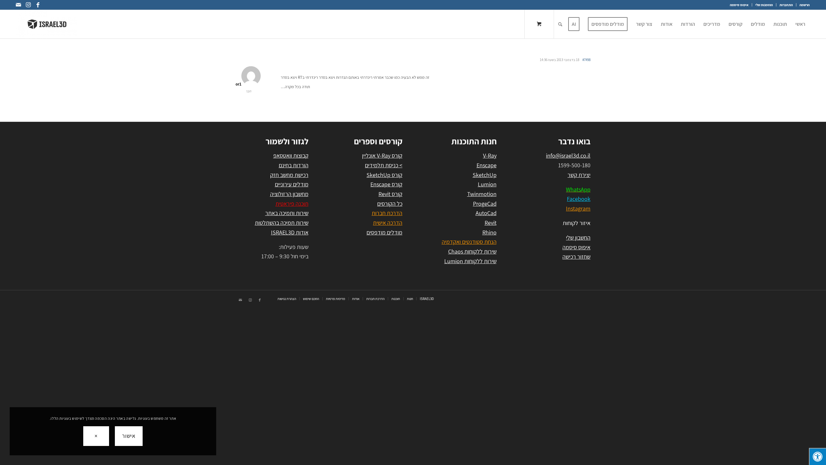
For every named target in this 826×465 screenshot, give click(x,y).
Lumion (487, 184)
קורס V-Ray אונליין (382, 155)
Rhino (489, 232)
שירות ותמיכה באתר (286, 213)
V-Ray (490, 155)
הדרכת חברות (387, 213)
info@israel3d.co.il (568, 155)
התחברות (786, 5)
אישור (129, 435)
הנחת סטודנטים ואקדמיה (469, 241)
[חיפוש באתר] (560, 24)
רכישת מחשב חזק (289, 175)
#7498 (586, 59)
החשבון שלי (578, 237)
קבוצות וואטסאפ (290, 155)
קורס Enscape (386, 184)
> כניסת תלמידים (383, 165)
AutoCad (486, 213)
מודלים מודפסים (384, 232)
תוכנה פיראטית (292, 203)
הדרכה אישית (387, 222)
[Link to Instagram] (28, 5)
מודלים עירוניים (291, 184)
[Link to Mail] (18, 5)
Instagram (578, 208)
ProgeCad (485, 203)
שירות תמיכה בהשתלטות (281, 222)
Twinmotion (482, 194)
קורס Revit (390, 194)
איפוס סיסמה (739, 5)
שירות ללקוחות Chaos (472, 251)
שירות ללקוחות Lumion (470, 261)
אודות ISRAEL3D (289, 232)
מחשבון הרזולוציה (289, 194)
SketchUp (485, 175)
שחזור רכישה (576, 256)
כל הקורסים (389, 203)
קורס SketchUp (384, 175)
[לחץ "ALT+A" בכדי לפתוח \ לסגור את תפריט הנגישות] (817, 456)
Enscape (487, 165)
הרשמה (805, 5)
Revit (491, 222)
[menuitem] (803, 4)
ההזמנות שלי (764, 5)
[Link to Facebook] (38, 5)
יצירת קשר (579, 175)
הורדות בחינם (293, 165)
